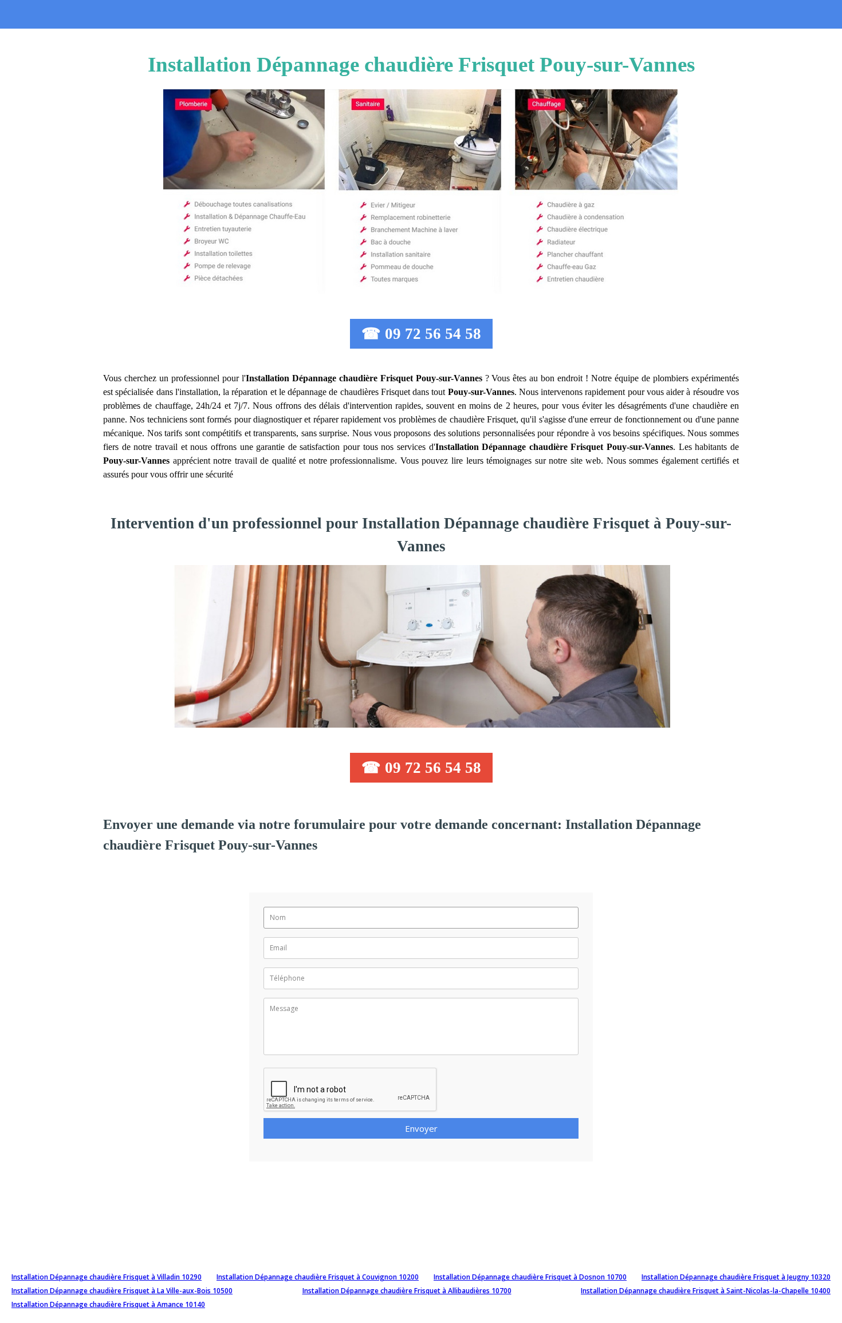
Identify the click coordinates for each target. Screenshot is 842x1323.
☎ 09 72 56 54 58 (421, 333)
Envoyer (421, 1128)
